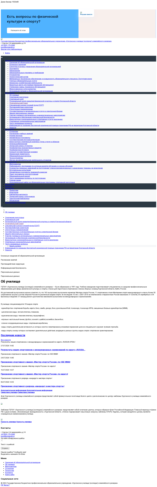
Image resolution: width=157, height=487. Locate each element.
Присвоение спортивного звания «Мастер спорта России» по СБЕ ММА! (35, 362)
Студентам (9, 469)
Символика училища (9, 392)
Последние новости (13, 335)
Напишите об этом (18, 30)
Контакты (9, 473)
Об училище (10, 464)
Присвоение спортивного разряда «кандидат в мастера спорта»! (32, 386)
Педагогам (9, 471)
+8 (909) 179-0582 (8, 45)
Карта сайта (9, 475)
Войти (7, 53)
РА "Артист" (5, 485)
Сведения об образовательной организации (22, 462)
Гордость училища (8, 422)
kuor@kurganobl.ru (8, 47)
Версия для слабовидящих (11, 49)
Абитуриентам (10, 467)
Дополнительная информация (13, 390)
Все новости (6, 340)
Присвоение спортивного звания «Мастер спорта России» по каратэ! (34, 374)
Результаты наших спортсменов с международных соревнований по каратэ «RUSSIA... (43, 350)
